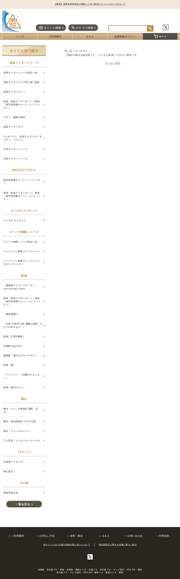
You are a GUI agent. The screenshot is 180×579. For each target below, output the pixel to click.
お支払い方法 (47, 535)
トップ (20, 36)
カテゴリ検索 (84, 27)
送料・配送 (76, 535)
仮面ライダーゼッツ (14, 91)
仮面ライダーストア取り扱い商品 (22, 82)
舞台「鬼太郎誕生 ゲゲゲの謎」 (21, 421)
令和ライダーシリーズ (16, 158)
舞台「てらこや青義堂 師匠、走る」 (21, 410)
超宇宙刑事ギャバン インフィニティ (22, 181)
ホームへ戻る (113, 62)
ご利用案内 (55, 36)
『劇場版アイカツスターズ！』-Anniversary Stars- (21, 287)
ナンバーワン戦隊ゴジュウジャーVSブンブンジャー (22, 262)
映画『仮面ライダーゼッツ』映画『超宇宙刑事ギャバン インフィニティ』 (22, 104)
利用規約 (164, 535)
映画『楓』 (10, 365)
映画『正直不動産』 (14, 336)
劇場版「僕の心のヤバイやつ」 (20, 355)
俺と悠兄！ (10, 471)
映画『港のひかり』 (14, 387)
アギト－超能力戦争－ (16, 117)
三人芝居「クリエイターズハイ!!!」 (23, 440)
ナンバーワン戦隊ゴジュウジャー (22, 251)
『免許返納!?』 (12, 314)
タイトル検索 (52, 27)
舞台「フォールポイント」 (18, 431)
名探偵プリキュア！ (14, 461)
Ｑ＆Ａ (90, 36)
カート (163, 36)
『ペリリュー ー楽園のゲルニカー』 (22, 376)
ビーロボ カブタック (15, 220)
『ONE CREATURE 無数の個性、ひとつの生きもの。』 (23, 325)
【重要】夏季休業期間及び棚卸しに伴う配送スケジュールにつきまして (90, 4)
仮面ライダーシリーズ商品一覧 (20, 72)
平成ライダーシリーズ (16, 149)
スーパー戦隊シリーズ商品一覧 (20, 241)
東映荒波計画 (11, 492)
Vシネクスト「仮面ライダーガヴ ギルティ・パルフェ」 (23, 138)
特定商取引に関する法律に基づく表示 (118, 544)
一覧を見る (22, 504)
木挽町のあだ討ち (13, 345)
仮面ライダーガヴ (13, 126)
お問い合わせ (135, 535)
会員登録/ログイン (125, 36)
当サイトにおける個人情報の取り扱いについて (66, 544)
